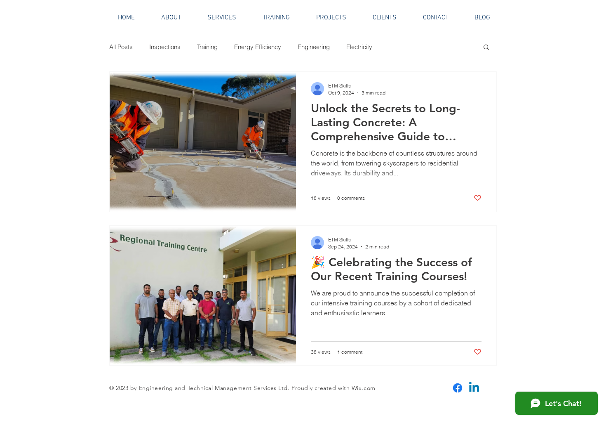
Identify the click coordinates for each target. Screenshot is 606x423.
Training (207, 47)
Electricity (359, 47)
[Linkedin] (474, 388)
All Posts (121, 47)
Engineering (314, 47)
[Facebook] (457, 388)
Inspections (165, 47)
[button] (486, 47)
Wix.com (364, 388)
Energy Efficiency (257, 47)
